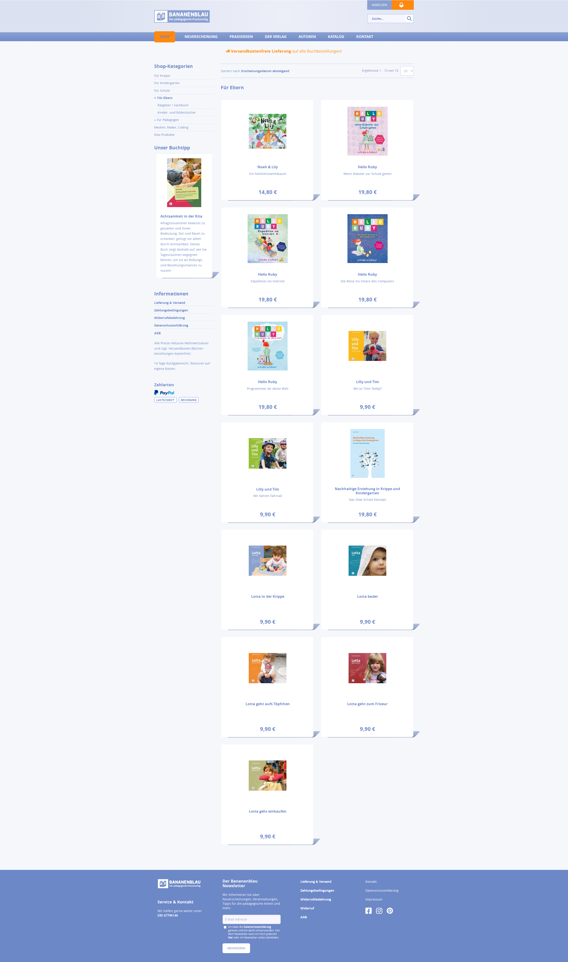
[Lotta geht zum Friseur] (367, 667)
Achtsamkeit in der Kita (181, 216)
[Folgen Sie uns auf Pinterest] (390, 910)
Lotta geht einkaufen (267, 811)
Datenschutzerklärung (171, 325)
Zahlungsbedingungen (171, 310)
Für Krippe (162, 75)
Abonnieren (236, 948)
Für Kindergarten (167, 83)
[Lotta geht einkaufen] (267, 775)
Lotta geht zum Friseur (367, 703)
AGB (157, 333)
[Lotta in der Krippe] (267, 560)
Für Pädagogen (168, 120)
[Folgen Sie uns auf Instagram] (379, 910)
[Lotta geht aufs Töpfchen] (267, 667)
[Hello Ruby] (367, 131)
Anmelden (379, 5)
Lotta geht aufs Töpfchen (268, 703)
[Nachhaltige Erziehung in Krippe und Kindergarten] (367, 453)
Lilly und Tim (367, 381)
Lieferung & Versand (169, 303)
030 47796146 (168, 915)
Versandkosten (180, 348)
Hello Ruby (367, 166)
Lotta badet (367, 596)
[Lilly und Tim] (367, 345)
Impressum (373, 899)
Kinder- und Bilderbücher (177, 112)
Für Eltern (164, 98)
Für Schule (162, 90)
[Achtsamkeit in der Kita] (184, 185)
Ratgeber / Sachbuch (173, 105)
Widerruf (307, 908)
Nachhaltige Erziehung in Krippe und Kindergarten (367, 490)
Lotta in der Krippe (267, 596)
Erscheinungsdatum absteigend (265, 71)
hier (230, 937)
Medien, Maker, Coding (171, 127)
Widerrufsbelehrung (169, 318)
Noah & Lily (267, 166)
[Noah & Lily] (267, 131)
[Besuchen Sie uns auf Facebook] (368, 910)
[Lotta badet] (367, 560)
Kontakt (371, 881)
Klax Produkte (164, 135)
